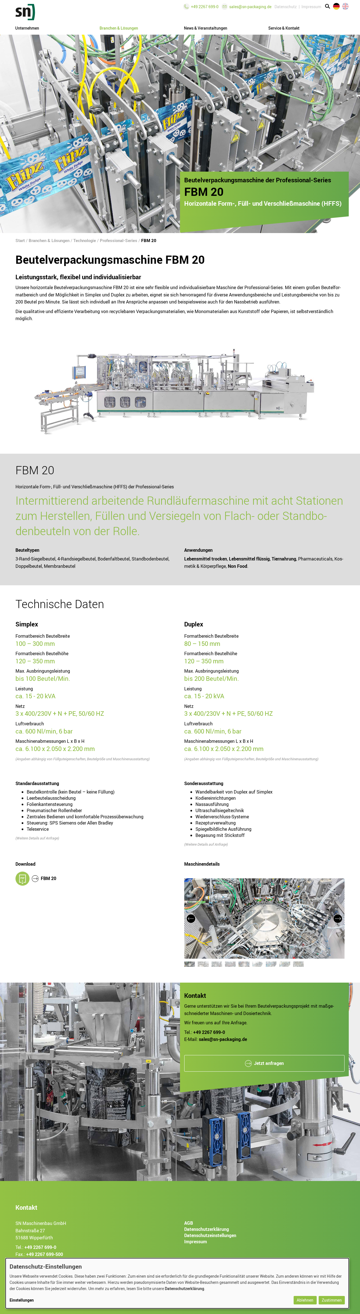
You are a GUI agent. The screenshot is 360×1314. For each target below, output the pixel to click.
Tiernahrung (284, 559)
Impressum (311, 6)
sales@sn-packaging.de (250, 6)
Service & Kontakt (284, 28)
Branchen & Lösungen (49, 240)
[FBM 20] (22, 879)
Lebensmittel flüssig (249, 559)
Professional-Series (118, 240)
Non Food (237, 566)
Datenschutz (285, 6)
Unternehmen (27, 28)
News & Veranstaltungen (205, 28)
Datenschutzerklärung (184, 1288)
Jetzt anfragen (269, 1063)
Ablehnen (305, 1300)
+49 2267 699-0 (40, 1247)
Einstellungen (22, 1300)
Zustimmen (332, 1300)
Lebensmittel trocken (205, 559)
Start (20, 240)
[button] (191, 918)
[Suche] (327, 6)
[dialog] (177, 1283)
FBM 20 (148, 240)
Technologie (84, 240)
